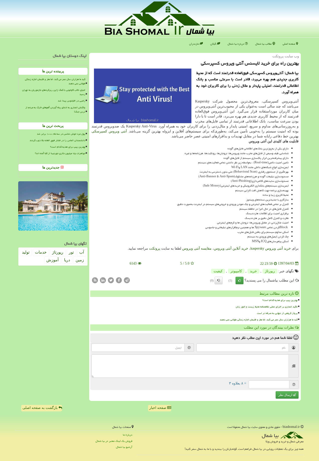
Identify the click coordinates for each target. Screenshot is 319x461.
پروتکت (154, 248)
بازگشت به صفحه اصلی (40, 408)
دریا (67, 260)
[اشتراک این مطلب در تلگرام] (126, 280)
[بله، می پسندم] (239, 280)
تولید (25, 252)
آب (81, 252)
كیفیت (218, 271)
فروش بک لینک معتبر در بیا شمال (113, 441)
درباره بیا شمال (236, 43)
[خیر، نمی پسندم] (219, 280)
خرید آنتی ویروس (270, 248)
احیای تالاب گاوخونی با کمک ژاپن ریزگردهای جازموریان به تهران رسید (53, 92)
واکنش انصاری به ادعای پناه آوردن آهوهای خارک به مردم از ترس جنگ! (55, 109)
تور (71, 252)
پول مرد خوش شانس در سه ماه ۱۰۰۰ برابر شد (61, 133)
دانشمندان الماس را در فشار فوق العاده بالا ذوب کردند (57, 140)
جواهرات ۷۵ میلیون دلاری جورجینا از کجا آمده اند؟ (60, 153)
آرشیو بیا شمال (124, 447)
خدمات (41, 252)
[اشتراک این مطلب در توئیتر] (110, 280)
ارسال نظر (285, 395)
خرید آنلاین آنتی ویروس (231, 248)
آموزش (52, 260)
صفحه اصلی (289, 43)
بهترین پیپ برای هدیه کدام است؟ (280, 300)
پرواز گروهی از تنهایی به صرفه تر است (277, 313)
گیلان (213, 43)
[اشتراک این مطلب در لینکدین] (102, 280)
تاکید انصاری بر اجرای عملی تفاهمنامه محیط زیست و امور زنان (267, 306)
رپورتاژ (270, 271)
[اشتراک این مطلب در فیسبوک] (118, 280)
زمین (80, 260)
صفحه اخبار (158, 408)
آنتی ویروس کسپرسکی (109, 131)
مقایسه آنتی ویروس (197, 248)
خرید (253, 271)
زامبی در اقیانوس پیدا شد (71, 100)
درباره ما (127, 434)
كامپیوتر (236, 271)
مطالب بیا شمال (263, 43)
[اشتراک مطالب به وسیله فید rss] (94, 280)
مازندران (194, 43)
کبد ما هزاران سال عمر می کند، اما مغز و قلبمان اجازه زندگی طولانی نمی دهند (259, 319)
